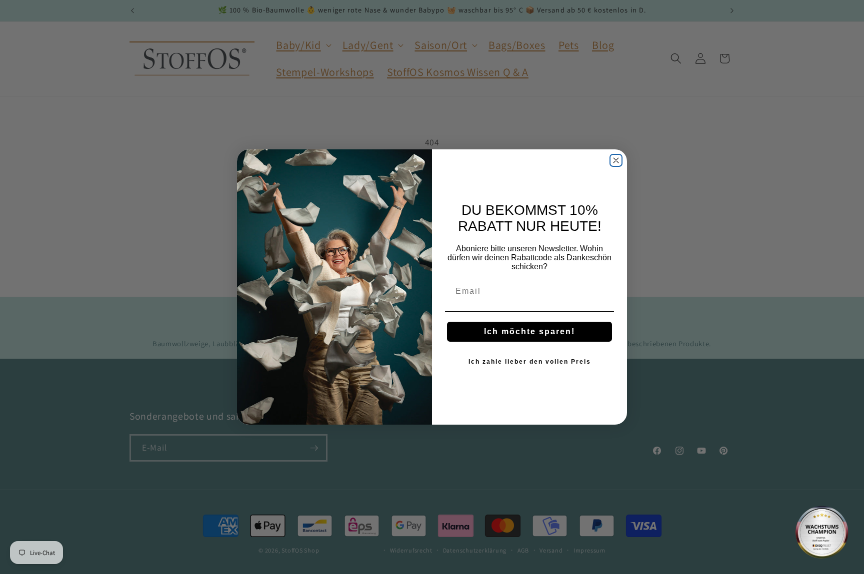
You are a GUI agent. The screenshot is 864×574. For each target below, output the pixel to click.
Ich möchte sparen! (529, 331)
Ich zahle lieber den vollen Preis (529, 361)
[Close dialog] (616, 160)
